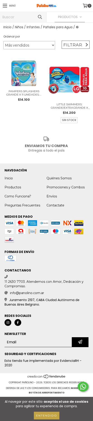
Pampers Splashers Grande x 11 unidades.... (24, 92)
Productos (13, 187)
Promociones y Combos (65, 187)
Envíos (51, 196)
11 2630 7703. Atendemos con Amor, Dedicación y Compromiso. (44, 284)
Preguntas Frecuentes (22, 205)
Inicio (7, 27)
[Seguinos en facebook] (17, 322)
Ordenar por (11, 36)
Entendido (46, 415)
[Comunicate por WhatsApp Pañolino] (83, 387)
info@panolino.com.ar (27, 293)
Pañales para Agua (57, 27)
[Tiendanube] (46, 378)
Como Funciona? (18, 196)
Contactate (55, 205)
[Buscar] (39, 17)
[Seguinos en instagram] (8, 322)
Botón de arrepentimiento (47, 392)
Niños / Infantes (27, 27)
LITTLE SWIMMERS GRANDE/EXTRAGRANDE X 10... (69, 106)
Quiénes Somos (59, 178)
